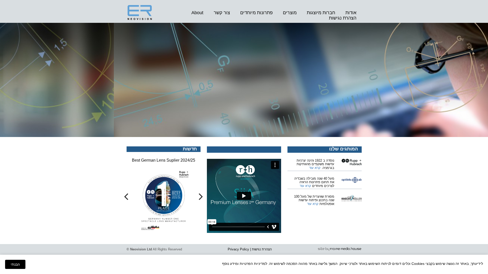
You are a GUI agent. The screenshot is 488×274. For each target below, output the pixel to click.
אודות (350, 12)
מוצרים (290, 12)
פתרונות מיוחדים (256, 12)
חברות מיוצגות (321, 12)
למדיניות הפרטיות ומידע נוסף (244, 264)
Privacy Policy (238, 249)
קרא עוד (315, 168)
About (197, 12)
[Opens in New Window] (339, 250)
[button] (480, 132)
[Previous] (200, 196)
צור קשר (222, 12)
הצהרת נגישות (342, 18)
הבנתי (15, 264)
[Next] (127, 196)
